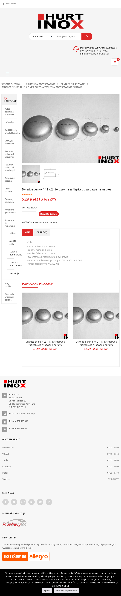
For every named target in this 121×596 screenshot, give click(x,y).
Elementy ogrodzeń (9, 200)
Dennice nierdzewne (73, 84)
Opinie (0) (42, 232)
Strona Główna (10, 84)
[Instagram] (31, 502)
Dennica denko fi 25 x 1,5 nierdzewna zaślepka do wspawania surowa (45, 343)
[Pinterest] (40, 502)
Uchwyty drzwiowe (9, 142)
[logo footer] (60, 384)
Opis (27, 232)
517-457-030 (100, 50)
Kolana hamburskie (15, 253)
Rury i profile (8, 285)
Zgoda (47, 590)
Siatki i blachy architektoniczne (12, 131)
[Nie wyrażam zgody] (117, 582)
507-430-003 (86, 50)
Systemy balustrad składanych (10, 167)
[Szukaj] (86, 36)
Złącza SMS (12, 242)
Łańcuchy (9, 122)
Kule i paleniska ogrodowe (9, 111)
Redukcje (14, 273)
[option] (70, 128)
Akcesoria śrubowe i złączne (9, 297)
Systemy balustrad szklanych (9, 154)
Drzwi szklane (8, 190)
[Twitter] (14, 502)
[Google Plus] (23, 502)
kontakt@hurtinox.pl (98, 53)
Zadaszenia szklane (10, 179)
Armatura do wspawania (40, 84)
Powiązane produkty (38, 284)
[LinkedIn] (49, 502)
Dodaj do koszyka (48, 213)
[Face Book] (5, 502)
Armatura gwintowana (10, 211)
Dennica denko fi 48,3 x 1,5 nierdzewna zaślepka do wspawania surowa (96, 343)
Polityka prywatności (66, 590)
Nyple (12, 232)
